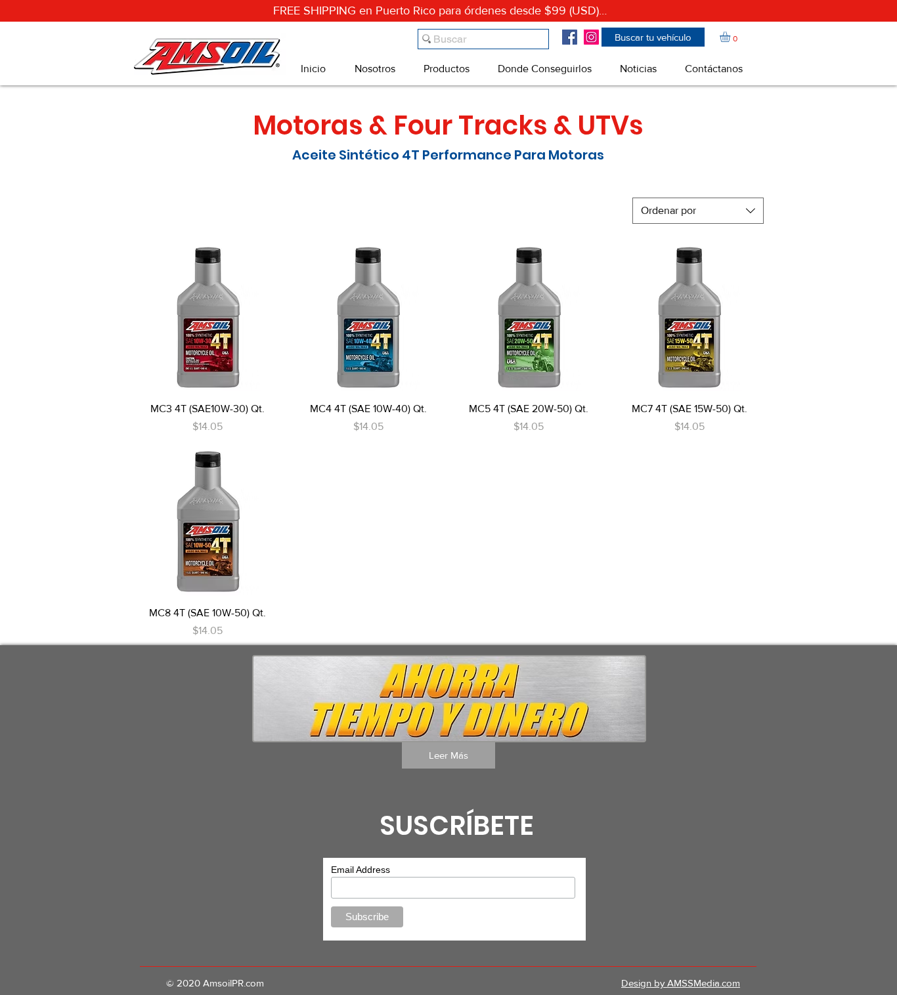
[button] (653, 37)
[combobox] (698, 211)
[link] (731, 37)
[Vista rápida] (208, 317)
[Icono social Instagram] (591, 37)
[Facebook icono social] (569, 37)
